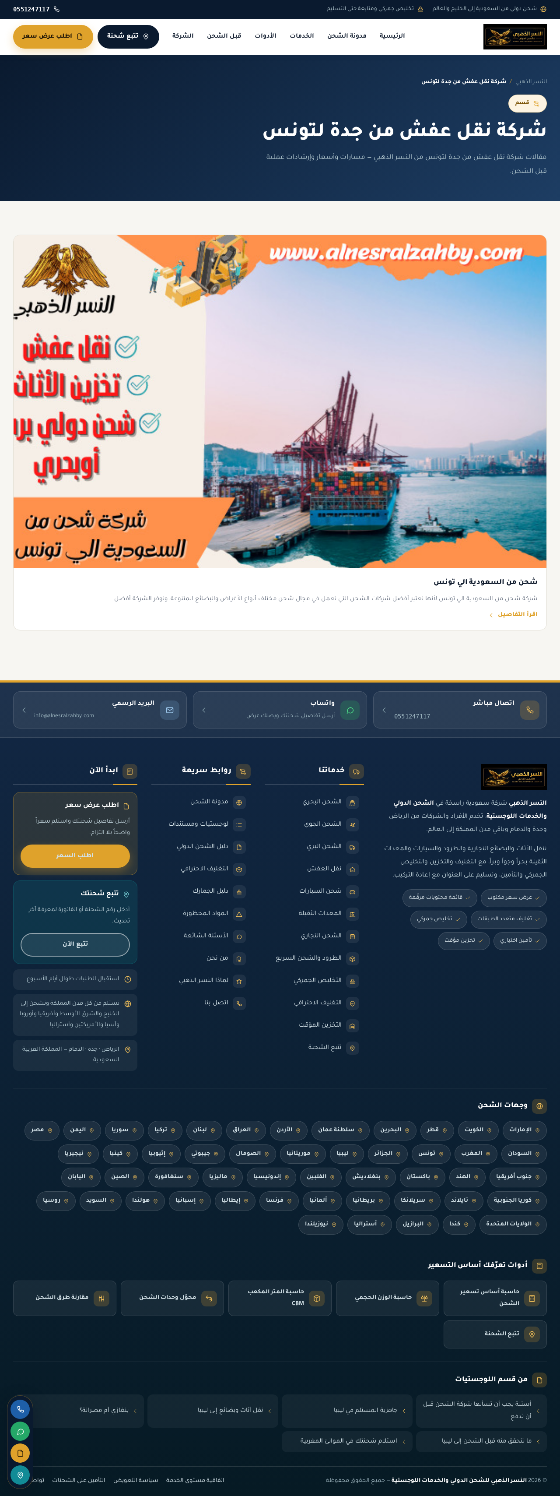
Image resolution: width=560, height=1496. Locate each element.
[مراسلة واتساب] (20, 1431)
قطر (433, 1130)
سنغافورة (169, 1177)
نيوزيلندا (316, 1224)
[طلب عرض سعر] (20, 1453)
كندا (454, 1224)
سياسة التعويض (135, 1481)
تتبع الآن (75, 944)
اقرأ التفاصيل (518, 615)
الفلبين (316, 1177)
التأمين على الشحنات (78, 1481)
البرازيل (413, 1224)
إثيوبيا (156, 1154)
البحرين (390, 1130)
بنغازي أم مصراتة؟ (104, 1411)
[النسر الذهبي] (515, 36)
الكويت (474, 1130)
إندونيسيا (267, 1177)
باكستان (418, 1177)
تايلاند (459, 1201)
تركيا (160, 1130)
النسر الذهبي (531, 82)
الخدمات (302, 36)
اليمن (78, 1130)
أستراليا (365, 1224)
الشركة (183, 36)
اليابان (76, 1177)
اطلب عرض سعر (47, 36)
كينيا (115, 1154)
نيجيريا (74, 1154)
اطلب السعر (75, 856)
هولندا (141, 1201)
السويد (96, 1201)
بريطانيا (364, 1201)
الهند (463, 1177)
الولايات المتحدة (509, 1224)
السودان (520, 1154)
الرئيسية (392, 36)
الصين (120, 1177)
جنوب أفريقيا (514, 1177)
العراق (242, 1130)
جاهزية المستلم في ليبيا (365, 1411)
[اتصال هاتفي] (20, 1409)
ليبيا (342, 1154)
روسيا (51, 1201)
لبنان (200, 1130)
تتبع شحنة (122, 36)
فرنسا (275, 1201)
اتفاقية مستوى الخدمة (195, 1481)
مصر (37, 1130)
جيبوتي (200, 1154)
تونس (426, 1154)
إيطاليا (230, 1201)
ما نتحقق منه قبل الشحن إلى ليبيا (487, 1441)
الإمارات (520, 1130)
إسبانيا (185, 1201)
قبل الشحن (224, 36)
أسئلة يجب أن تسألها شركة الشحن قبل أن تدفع (477, 1410)
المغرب (471, 1154)
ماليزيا (218, 1177)
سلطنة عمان (336, 1130)
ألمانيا (318, 1201)
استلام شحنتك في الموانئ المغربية (349, 1441)
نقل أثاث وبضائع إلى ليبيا (230, 1411)
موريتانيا (299, 1154)
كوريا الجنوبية (513, 1201)
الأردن (284, 1130)
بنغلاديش (366, 1177)
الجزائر (383, 1154)
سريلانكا (413, 1201)
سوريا (120, 1130)
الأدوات (265, 36)
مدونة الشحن (347, 36)
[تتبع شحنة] (20, 1475)
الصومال (248, 1154)
